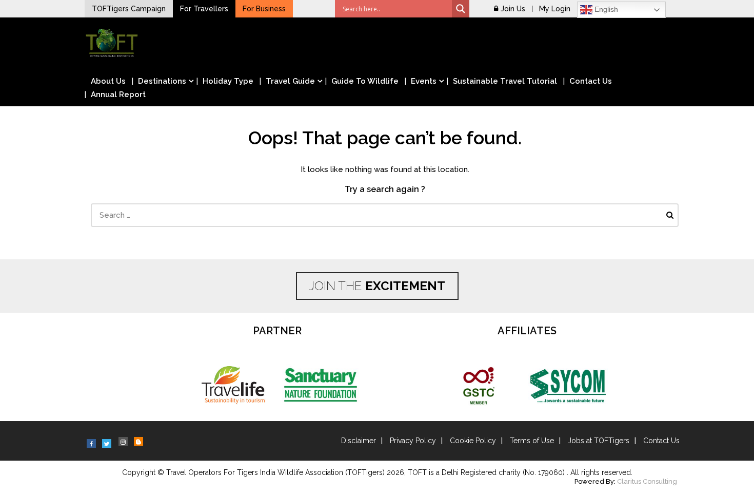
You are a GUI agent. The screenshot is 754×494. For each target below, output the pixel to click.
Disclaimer (358, 440)
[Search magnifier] (460, 8)
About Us (108, 81)
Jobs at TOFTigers (598, 440)
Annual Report (118, 94)
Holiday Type (228, 81)
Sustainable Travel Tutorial (505, 81)
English (605, 9)
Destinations (162, 81)
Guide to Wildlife (365, 81)
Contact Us (590, 81)
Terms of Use (532, 440)
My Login (554, 9)
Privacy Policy (413, 440)
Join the (377, 285)
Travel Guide (290, 81)
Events (423, 81)
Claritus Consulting (647, 481)
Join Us (513, 9)
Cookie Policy (473, 440)
